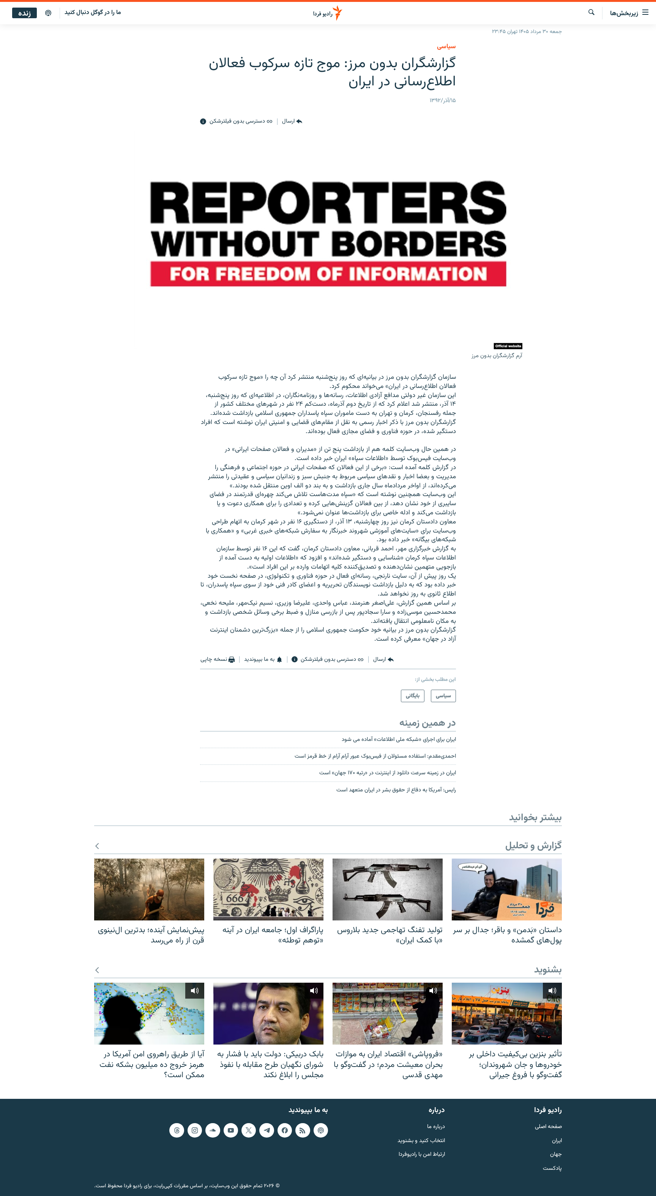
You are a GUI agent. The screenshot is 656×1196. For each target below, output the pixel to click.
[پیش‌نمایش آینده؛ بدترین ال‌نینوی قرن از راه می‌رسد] (149, 889)
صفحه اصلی (548, 1127)
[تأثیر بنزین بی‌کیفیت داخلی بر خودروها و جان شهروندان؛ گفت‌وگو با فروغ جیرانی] (507, 1014)
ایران (557, 1141)
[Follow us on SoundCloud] (212, 1130)
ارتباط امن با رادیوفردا (422, 1155)
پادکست (552, 1169)
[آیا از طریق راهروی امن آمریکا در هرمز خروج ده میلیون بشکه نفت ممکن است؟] (149, 1014)
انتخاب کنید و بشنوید (421, 1141)
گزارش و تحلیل (533, 846)
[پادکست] (48, 13)
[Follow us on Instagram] (195, 1130)
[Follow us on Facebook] (285, 1130)
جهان (556, 1155)
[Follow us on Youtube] (231, 1130)
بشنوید (548, 970)
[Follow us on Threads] (176, 1130)
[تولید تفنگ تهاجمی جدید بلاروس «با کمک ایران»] (388, 889)
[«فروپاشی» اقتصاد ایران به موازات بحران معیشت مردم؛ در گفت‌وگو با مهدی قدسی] (388, 1014)
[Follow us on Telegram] (266, 1130)
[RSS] (302, 1130)
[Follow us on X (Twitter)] (248, 1130)
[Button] (292, 121)
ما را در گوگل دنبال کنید (93, 12)
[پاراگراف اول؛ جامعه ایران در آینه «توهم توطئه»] (268, 889)
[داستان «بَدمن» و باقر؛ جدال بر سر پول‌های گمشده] (507, 889)
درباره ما (436, 1127)
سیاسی (446, 47)
